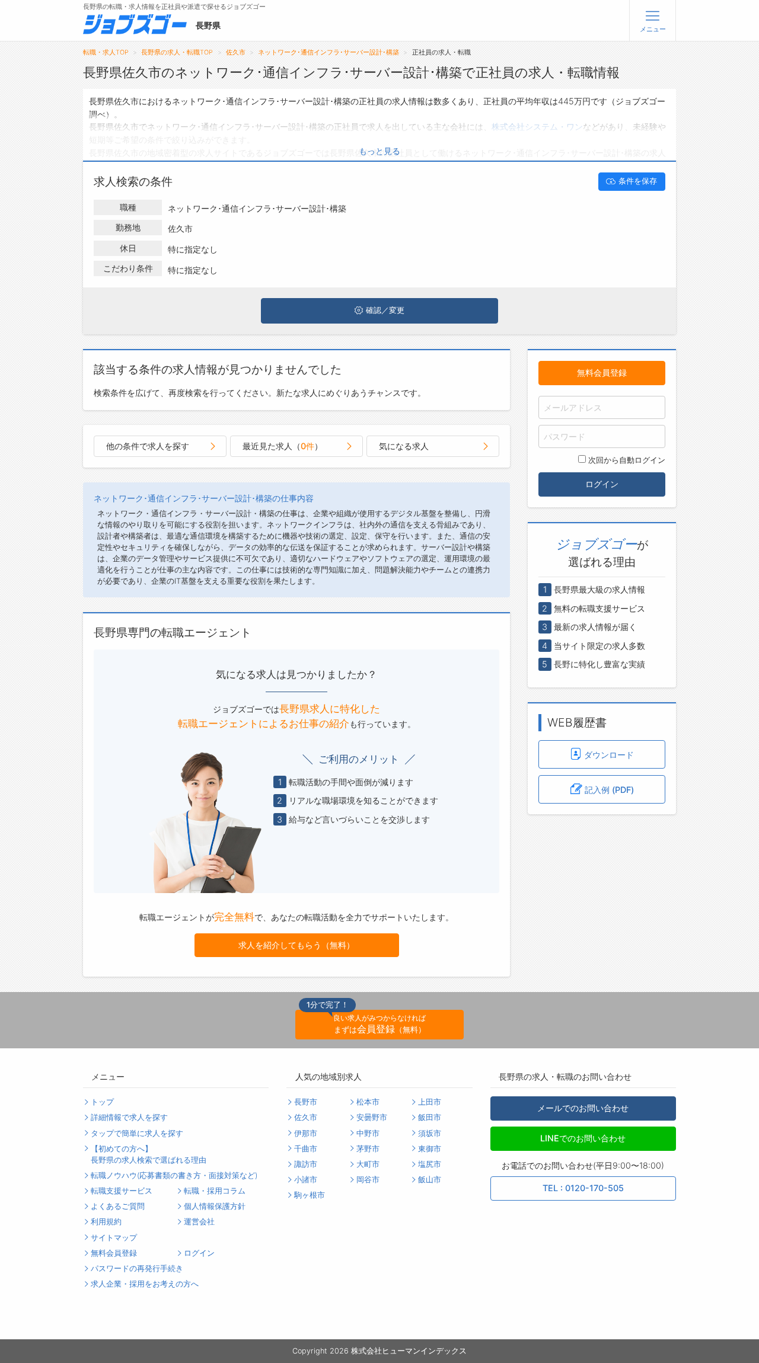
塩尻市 (429, 1164)
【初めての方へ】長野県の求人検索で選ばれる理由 (148, 1154)
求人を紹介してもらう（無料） (296, 945)
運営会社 (199, 1221)
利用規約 (106, 1221)
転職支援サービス (121, 1190)
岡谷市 (368, 1179)
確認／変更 (385, 310)
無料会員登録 (602, 372)
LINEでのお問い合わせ (583, 1138)
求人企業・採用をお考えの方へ (145, 1283)
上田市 (429, 1102)
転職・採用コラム (214, 1190)
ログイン (601, 484)
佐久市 (235, 52)
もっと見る (379, 151)
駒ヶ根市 (309, 1195)
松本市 (368, 1102)
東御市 (429, 1148)
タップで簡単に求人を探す (137, 1133)
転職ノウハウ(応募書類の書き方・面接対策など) (174, 1175)
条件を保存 (637, 181)
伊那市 (305, 1133)
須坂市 (429, 1133)
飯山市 (429, 1179)
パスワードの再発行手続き (137, 1268)
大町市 (368, 1164)
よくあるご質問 (118, 1206)
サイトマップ (114, 1237)
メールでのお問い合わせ (583, 1108)
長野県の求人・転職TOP (177, 52)
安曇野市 (371, 1117)
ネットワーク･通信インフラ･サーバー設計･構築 (328, 52)
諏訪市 (305, 1164)
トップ (102, 1102)
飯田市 (429, 1117)
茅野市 (368, 1148)
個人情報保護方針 (214, 1206)
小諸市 (305, 1179)
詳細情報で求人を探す (129, 1117)
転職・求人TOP (106, 52)
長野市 (305, 1102)
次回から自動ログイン (626, 460)
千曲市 (305, 1148)
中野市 (368, 1133)
